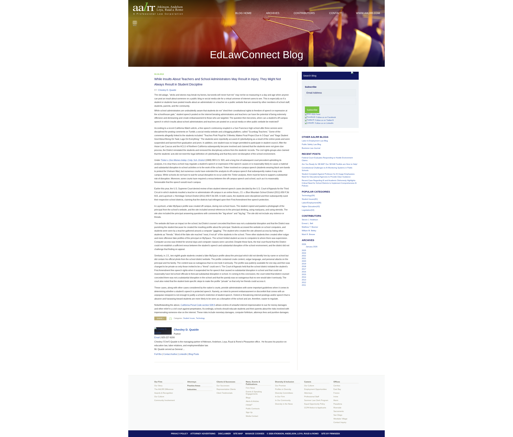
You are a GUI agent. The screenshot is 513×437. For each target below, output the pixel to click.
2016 (304, 272)
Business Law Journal (311, 148)
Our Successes (223, 386)
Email (157, 337)
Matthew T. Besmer (310, 227)
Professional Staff (311, 397)
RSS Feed (316, 114)
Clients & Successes (226, 382)
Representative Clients (226, 389)
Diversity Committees (284, 393)
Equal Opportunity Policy (314, 404)
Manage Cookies (254, 433)
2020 (304, 261)
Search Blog (309, 75)
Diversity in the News (284, 404)
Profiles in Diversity (283, 389)
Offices (336, 382)
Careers (307, 382)
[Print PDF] (170, 319)
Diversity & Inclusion (284, 382)
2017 (304, 269)
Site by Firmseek (330, 433)
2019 (304, 264)
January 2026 (311, 247)
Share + (160, 319)
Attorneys (191, 382)
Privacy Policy (179, 433)
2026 (304, 244)
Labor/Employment (310, 203)
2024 (304, 253)
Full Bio (158, 354)
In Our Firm (280, 397)
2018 (304, 266)
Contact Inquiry (339, 422)
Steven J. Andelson (310, 220)
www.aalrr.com (368, 13)
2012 (304, 282)
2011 (304, 285)
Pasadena (337, 404)
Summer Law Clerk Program (316, 400)
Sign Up (249, 412)
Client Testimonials (224, 393)
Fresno (336, 393)
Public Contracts (253, 409)
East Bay (337, 389)
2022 (304, 256)
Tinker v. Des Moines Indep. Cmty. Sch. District (183, 160)
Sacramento (338, 411)
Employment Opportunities (315, 389)
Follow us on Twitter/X (324, 120)
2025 (304, 250)
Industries (192, 389)
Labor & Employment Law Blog (315, 141)
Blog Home (243, 13)
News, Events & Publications (253, 383)
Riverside (337, 408)
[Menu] (135, 22)
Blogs (248, 398)
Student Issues (189, 318)
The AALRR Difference (163, 389)
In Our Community (283, 400)
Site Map (238, 433)
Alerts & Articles (252, 401)
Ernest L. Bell (307, 223)
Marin (335, 400)
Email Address (314, 92)
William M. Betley (309, 231)
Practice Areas (193, 386)
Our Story (158, 386)
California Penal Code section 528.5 (198, 305)
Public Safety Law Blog (311, 144)
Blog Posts (194, 354)
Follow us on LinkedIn (324, 123)
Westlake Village (340, 419)
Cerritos (336, 386)
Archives (272, 13)
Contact (335, 13)
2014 (304, 277)
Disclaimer (224, 433)
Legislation (306, 210)
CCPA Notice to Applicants (315, 408)
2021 (304, 258)
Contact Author (170, 354)
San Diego (337, 415)
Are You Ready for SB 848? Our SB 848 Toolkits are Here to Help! (329, 164)
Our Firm (158, 382)
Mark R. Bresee (308, 234)
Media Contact (252, 416)
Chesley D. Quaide (167, 90)
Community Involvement (164, 400)
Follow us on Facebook (326, 117)
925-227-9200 (168, 337)
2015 (304, 274)
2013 (304, 280)
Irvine (335, 397)
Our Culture (159, 397)
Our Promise (280, 386)
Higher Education (309, 206)
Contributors (304, 13)
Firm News (250, 388)
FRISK (249, 405)
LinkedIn (183, 354)
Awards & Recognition (163, 393)
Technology (200, 318)
